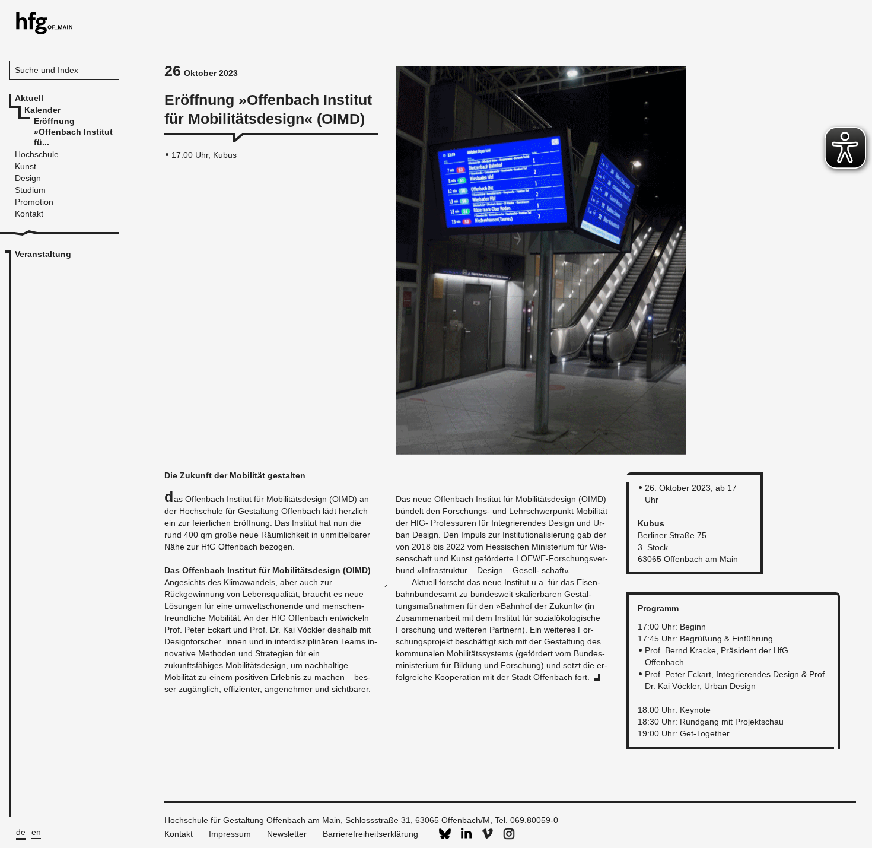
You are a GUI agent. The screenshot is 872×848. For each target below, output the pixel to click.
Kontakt (178, 834)
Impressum (230, 834)
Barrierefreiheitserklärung (370, 834)
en (36, 832)
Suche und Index (46, 70)
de (21, 832)
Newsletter (287, 834)
